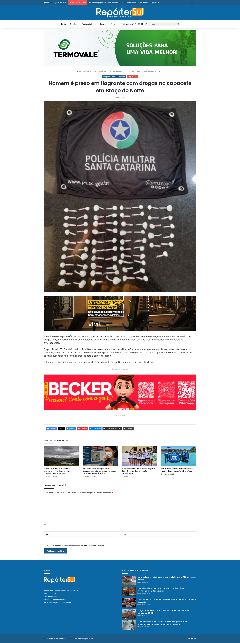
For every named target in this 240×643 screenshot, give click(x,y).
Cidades (73, 24)
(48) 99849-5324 (59, 599)
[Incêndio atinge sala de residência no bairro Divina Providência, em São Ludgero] (129, 591)
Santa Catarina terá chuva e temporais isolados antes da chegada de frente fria (57, 471)
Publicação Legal (89, 24)
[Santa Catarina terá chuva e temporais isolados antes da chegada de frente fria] (61, 456)
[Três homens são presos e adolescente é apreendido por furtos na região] (129, 602)
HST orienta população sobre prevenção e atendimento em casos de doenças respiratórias (99, 471)
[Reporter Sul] (120, 13)
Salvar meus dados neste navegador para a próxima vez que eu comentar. (75, 545)
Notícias (103, 24)
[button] (120, 48)
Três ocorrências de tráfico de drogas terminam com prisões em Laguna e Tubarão (120, 2)
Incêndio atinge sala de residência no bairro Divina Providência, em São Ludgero (161, 589)
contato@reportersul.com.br (60, 602)
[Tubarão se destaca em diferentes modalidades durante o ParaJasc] (178, 456)
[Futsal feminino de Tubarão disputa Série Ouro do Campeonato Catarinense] (139, 456)
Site (124, 535)
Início (63, 24)
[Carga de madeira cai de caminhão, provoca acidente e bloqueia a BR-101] (129, 614)
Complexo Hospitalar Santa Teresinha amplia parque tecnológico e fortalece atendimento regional (162, 622)
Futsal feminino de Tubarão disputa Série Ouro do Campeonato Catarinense (138, 471)
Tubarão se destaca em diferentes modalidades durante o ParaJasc (177, 469)
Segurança (132, 77)
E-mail (47, 535)
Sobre (113, 24)
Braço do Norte (98, 71)
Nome (47, 524)
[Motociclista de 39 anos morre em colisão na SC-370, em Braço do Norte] (129, 580)
